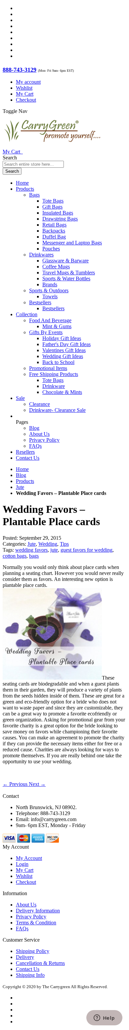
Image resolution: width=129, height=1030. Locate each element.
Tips (64, 544)
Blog (34, 428)
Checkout (26, 100)
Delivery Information (38, 910)
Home (22, 469)
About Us (39, 434)
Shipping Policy (32, 951)
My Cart (24, 94)
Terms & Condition (36, 922)
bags (34, 556)
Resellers (25, 452)
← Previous (16, 784)
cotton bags (14, 556)
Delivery (25, 957)
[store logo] (52, 145)
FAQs (35, 446)
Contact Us (27, 458)
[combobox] (33, 164)
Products (25, 481)
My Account (29, 858)
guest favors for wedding (86, 550)
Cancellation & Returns (40, 963)
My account (28, 82)
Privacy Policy (44, 440)
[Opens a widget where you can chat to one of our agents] (104, 1018)
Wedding (47, 544)
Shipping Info (30, 975)
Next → (37, 784)
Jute (20, 487)
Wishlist (24, 88)
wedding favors (31, 550)
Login (22, 864)
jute (54, 550)
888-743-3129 (19, 69)
